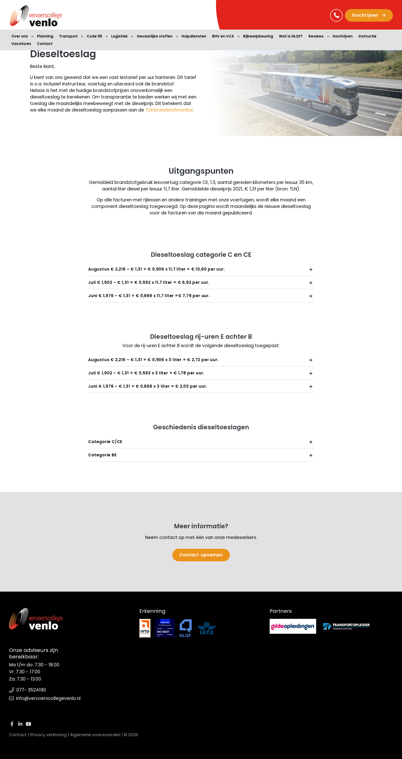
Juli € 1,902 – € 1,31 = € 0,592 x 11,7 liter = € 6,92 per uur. (149, 282)
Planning (45, 36)
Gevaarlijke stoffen (154, 36)
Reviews (316, 36)
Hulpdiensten (193, 36)
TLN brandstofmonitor (169, 110)
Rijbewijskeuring (258, 36)
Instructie (367, 36)
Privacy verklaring (48, 735)
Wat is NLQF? (291, 36)
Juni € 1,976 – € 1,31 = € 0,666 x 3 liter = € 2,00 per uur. (147, 386)
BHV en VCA (223, 36)
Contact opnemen (201, 555)
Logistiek (119, 36)
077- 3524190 (31, 690)
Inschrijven (366, 15)
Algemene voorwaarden (95, 735)
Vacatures (21, 43)
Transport (68, 36)
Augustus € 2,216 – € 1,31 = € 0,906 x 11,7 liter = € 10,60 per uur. (156, 269)
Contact (45, 43)
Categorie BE (102, 455)
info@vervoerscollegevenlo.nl (48, 698)
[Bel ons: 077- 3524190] (336, 15)
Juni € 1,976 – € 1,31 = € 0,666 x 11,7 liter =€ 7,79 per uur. (149, 295)
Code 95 (94, 36)
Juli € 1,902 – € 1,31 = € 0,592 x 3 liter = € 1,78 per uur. (146, 373)
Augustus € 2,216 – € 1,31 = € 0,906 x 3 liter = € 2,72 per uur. (153, 360)
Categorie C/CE (105, 441)
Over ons (19, 36)
